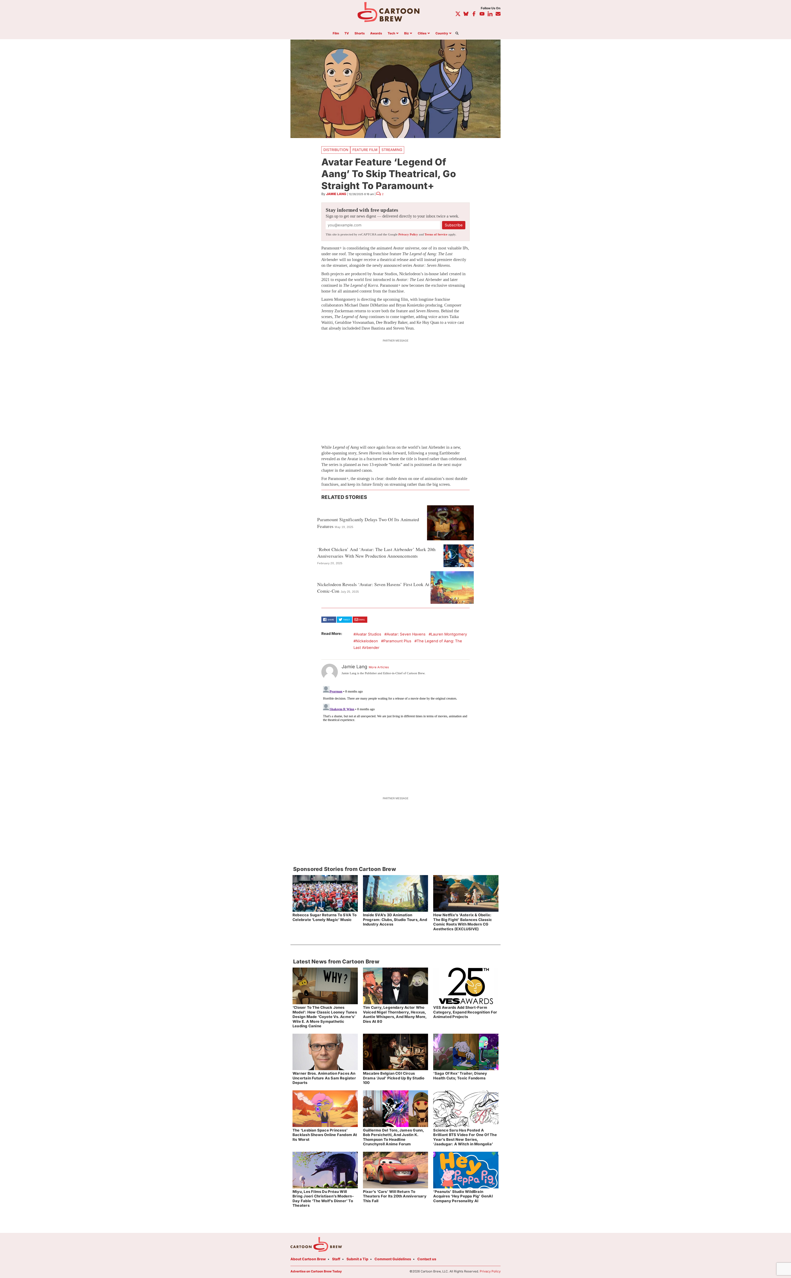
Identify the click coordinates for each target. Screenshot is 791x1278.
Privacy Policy (408, 234)
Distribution (335, 150)
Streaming (391, 150)
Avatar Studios (368, 634)
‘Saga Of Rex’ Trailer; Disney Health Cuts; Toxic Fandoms (460, 1075)
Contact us (426, 1259)
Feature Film (364, 150)
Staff (336, 1259)
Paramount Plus (397, 641)
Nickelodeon (367, 641)
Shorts (360, 33)
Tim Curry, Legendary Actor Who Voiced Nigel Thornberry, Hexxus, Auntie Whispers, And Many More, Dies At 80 (395, 1014)
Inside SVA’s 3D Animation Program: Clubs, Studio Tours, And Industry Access (395, 919)
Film (336, 33)
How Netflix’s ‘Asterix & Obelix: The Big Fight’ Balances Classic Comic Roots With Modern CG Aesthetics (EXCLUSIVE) (462, 922)
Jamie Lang (336, 194)
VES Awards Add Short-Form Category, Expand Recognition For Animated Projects (465, 1012)
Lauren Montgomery (449, 634)
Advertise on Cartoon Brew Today (316, 1271)
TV (346, 33)
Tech (391, 33)
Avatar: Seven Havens (406, 634)
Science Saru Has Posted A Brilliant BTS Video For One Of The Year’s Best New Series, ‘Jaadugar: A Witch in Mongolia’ (465, 1137)
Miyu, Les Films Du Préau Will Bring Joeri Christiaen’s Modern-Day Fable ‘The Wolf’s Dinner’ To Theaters (323, 1198)
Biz (406, 33)
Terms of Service (436, 234)
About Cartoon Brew (308, 1259)
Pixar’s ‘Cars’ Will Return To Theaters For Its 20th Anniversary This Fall (394, 1196)
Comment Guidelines (392, 1259)
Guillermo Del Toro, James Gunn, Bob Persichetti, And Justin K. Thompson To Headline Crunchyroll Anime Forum (393, 1137)
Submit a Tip (357, 1259)
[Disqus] (395, 735)
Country (441, 33)
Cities (422, 33)
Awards (376, 33)
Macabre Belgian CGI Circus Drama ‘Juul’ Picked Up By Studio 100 (394, 1078)
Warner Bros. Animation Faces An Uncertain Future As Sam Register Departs (324, 1078)
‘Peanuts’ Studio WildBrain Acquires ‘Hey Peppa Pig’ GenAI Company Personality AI (463, 1196)
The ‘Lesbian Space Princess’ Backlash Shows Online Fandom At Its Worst (325, 1135)
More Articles (379, 667)
